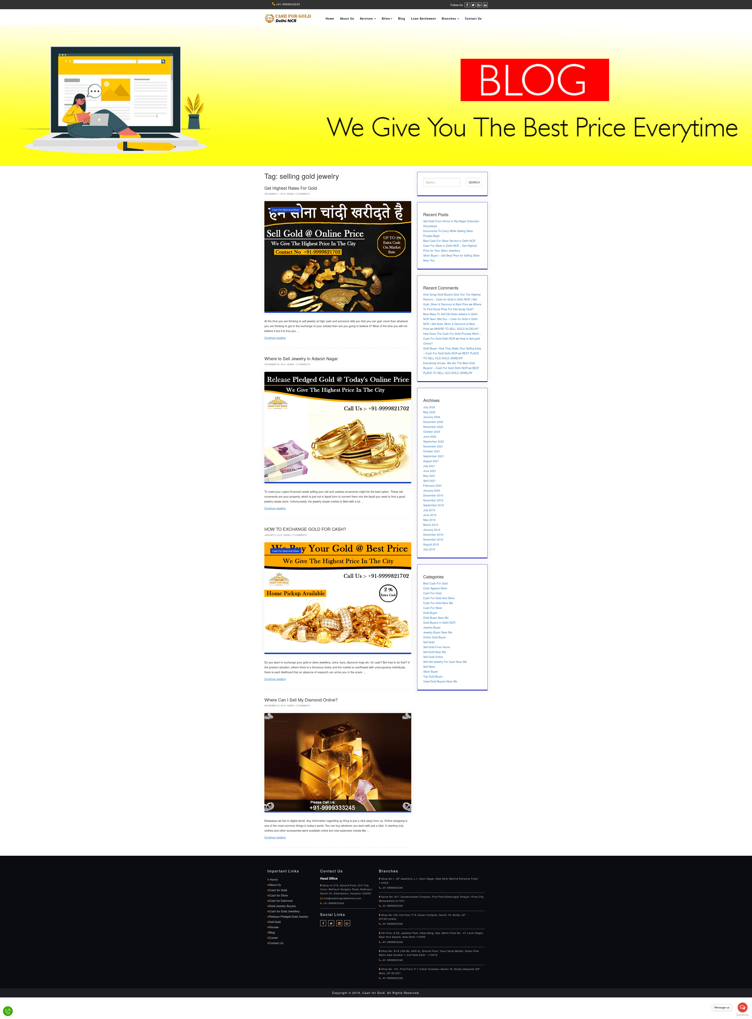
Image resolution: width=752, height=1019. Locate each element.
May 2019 (429, 520)
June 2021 (429, 471)
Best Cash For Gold (435, 583)
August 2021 (431, 461)
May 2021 (429, 476)
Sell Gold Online (433, 657)
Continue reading (275, 338)
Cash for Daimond (280, 900)
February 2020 (432, 485)
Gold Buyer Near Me (436, 618)
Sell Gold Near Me (434, 652)
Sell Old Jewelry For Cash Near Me (445, 662)
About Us (347, 18)
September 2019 (433, 505)
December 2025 (433, 422)
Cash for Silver (278, 895)
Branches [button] (449, 18)
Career (273, 938)
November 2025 (433, 427)
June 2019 (429, 515)
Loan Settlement (423, 18)
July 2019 (429, 510)
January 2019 (431, 530)
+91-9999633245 (288, 4)
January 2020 (431, 490)
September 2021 (433, 456)
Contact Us (473, 18)
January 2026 (431, 417)
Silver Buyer (430, 671)
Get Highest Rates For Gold (290, 188)
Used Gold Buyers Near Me (440, 681)
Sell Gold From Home (436, 647)
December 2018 (433, 534)
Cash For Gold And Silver (285, 209)
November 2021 (433, 446)
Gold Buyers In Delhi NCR (439, 622)
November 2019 (433, 500)
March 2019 (430, 525)
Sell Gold (428, 642)
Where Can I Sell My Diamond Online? (301, 700)
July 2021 (429, 466)
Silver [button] (386, 18)
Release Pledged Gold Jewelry (288, 916)
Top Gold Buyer (433, 676)
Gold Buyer (430, 613)
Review (274, 927)
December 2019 (433, 495)
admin (290, 193)
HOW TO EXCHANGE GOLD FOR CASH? (305, 529)
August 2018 (431, 544)
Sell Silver (429, 667)
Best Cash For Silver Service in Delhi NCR (449, 241)
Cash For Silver (432, 608)
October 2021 (431, 451)
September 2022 (433, 441)
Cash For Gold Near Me (438, 603)
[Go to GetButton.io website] (742, 1015)
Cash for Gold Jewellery (284, 911)
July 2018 (429, 549)
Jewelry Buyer (432, 627)
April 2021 (429, 481)
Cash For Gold (432, 593)
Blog (401, 18)
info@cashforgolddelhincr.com (342, 898)
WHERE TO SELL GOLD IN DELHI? (456, 329)
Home (330, 18)
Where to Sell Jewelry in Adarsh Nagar (301, 358)
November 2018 (433, 539)
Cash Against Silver (435, 588)
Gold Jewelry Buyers (282, 906)
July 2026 (429, 407)
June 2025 (429, 436)
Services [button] (367, 18)
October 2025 (431, 432)
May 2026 (429, 412)
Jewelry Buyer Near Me (437, 632)
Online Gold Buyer (434, 637)
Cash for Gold (278, 890)
